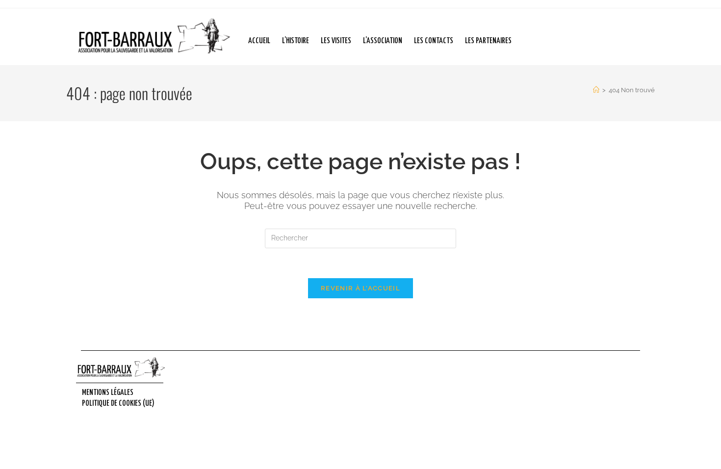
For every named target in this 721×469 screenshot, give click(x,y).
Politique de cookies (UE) (118, 403)
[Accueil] (596, 90)
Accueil (259, 41)
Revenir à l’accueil (360, 288)
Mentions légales (107, 392)
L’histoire (295, 41)
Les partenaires (488, 41)
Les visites (336, 41)
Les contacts (433, 41)
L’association (382, 41)
